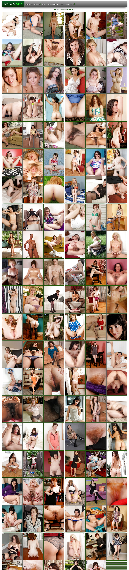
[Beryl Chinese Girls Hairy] (54, 162)
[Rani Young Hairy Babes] (12, 491)
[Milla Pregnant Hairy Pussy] (12, 80)
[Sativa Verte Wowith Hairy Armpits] (75, 436)
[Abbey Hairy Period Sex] (33, 381)
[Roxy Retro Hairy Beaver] (95, 409)
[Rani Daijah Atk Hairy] (33, 135)
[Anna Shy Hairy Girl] (95, 52)
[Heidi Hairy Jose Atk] (75, 381)
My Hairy (13, 4)
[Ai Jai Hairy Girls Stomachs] (95, 80)
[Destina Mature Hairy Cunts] (116, 80)
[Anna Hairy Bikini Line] (33, 299)
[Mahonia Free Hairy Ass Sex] (12, 135)
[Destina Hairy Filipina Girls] (12, 354)
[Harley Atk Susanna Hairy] (54, 409)
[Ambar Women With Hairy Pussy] (54, 107)
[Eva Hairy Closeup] (33, 52)
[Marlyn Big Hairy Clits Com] (12, 381)
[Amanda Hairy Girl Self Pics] (75, 189)
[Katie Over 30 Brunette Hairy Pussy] (75, 135)
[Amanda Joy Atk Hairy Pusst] (12, 299)
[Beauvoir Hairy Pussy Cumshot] (12, 546)
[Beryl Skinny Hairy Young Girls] (116, 162)
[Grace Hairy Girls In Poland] (33, 409)
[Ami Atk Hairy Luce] (116, 518)
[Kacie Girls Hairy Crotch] (116, 464)
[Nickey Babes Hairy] (95, 464)
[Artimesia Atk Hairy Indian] (75, 162)
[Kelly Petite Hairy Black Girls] (95, 25)
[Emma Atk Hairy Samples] (12, 327)
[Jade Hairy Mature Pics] (12, 518)
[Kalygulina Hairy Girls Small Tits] (75, 244)
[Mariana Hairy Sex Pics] (54, 189)
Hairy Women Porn (50, 4)
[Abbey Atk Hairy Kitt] (12, 162)
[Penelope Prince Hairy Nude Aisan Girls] (116, 107)
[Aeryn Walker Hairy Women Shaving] (75, 272)
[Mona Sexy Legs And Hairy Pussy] (33, 464)
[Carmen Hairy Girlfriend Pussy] (75, 25)
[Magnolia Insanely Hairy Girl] (54, 518)
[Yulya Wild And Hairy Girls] (116, 354)
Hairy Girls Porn (32, 4)
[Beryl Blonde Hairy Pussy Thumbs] (116, 25)
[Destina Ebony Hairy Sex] (95, 491)
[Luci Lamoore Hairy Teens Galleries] (33, 518)
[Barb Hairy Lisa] (116, 327)
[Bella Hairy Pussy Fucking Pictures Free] (95, 189)
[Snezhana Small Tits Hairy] (33, 80)
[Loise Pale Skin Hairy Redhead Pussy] (54, 135)
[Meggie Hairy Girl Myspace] (75, 491)
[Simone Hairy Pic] (116, 546)
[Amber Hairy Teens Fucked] (95, 272)
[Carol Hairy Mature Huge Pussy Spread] (95, 327)
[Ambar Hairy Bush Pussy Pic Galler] (12, 217)
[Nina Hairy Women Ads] (12, 409)
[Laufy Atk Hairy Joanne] (116, 52)
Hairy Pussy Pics (66, 4)
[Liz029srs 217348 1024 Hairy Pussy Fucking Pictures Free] (75, 299)
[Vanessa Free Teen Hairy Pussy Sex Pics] (116, 381)
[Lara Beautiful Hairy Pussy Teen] (54, 436)
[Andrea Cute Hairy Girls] (75, 409)
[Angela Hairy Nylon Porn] (54, 80)
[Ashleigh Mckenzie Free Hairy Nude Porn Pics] (75, 546)
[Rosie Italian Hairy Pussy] (33, 107)
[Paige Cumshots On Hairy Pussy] (95, 518)
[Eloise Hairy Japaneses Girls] (75, 464)
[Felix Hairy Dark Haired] (33, 354)
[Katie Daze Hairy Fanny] (54, 217)
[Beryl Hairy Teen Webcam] (95, 162)
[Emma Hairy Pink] (95, 217)
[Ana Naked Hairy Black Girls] (95, 381)
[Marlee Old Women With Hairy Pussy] (12, 244)
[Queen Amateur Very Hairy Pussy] (54, 354)
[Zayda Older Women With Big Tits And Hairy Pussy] (75, 80)
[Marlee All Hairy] (33, 327)
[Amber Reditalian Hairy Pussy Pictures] (95, 354)
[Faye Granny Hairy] (54, 546)
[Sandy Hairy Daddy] (33, 162)
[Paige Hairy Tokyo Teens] (33, 272)
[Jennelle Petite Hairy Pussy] (33, 436)
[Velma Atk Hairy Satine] (95, 546)
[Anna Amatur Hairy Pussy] (12, 272)
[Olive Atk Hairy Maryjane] (54, 464)
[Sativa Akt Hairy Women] (75, 52)
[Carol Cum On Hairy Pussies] (116, 217)
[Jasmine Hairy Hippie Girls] (12, 25)
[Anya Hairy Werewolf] (12, 436)
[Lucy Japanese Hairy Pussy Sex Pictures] (54, 491)
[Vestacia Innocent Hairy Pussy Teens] (75, 327)
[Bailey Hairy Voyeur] (33, 217)
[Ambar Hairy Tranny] (116, 436)
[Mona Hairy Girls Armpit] (54, 244)
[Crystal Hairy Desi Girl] (75, 217)
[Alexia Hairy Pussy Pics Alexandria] (95, 244)
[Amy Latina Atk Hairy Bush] (12, 464)
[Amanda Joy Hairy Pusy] (12, 52)
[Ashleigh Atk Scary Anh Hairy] (116, 244)
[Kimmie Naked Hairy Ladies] (33, 244)
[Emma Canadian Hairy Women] (33, 546)
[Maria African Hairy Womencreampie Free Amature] (54, 299)
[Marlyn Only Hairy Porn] (116, 272)
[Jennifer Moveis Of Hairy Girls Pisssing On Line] (75, 518)
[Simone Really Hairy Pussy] (116, 189)
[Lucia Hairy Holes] (54, 272)
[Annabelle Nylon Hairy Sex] (12, 189)
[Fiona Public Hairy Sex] (95, 107)
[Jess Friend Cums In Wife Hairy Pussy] (116, 491)
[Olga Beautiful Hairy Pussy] (33, 25)
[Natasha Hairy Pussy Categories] (75, 354)
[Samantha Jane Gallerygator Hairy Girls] (12, 107)
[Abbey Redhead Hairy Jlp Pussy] (54, 52)
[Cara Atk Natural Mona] (54, 25)
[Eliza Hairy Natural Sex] (75, 107)
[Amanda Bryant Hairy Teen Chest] (95, 436)
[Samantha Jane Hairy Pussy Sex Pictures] (116, 409)
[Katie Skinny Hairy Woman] (54, 327)
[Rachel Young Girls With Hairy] (116, 135)
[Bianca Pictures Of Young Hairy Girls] (95, 299)
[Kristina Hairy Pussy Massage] (116, 299)
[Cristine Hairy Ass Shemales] (33, 491)
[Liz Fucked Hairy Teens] (95, 135)
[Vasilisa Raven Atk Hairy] (33, 189)
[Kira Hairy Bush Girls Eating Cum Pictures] (54, 381)
